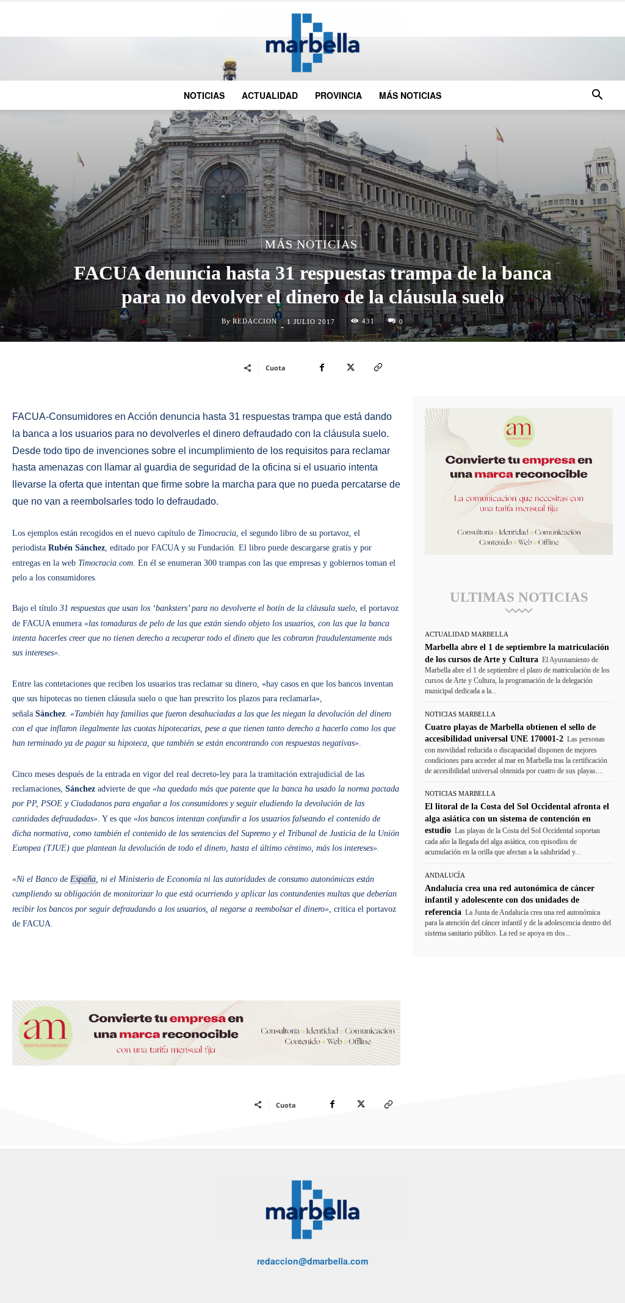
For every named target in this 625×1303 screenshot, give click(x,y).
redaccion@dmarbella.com (312, 1261)
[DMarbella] (312, 42)
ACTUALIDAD (270, 95)
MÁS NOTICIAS (410, 95)
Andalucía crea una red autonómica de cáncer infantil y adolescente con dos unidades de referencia (509, 900)
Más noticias (311, 244)
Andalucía (445, 875)
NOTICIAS (204, 95)
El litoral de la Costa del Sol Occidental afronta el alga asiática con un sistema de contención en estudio (517, 818)
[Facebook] (321, 367)
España (83, 879)
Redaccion (255, 321)
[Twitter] (350, 367)
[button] (597, 96)
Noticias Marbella (460, 714)
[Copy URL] (378, 367)
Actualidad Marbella (466, 634)
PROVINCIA (338, 95)
